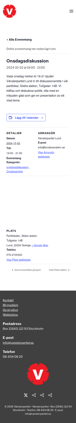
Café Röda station (58, 269)
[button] (71, 11)
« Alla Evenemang (19, 39)
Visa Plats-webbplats (18, 259)
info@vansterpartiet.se (18, 343)
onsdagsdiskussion (17, 167)
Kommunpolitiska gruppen (27, 269)
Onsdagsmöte (14, 171)
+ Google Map (40, 245)
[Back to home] (9, 11)
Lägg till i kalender (26, 117)
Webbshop (10, 315)
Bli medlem (10, 305)
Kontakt (8, 300)
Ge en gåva (10, 310)
